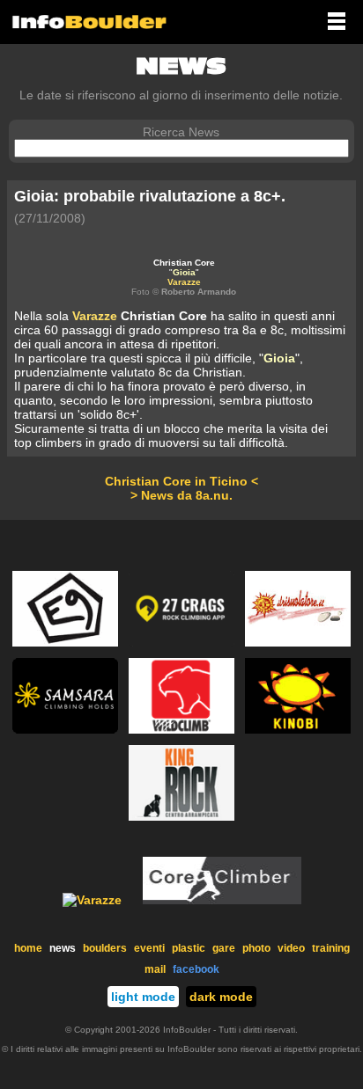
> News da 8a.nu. (181, 495)
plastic (188, 948)
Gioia (184, 272)
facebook (196, 969)
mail (155, 969)
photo (256, 948)
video (291, 948)
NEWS (181, 66)
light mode (143, 997)
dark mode (221, 997)
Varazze (184, 282)
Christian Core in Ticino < (181, 481)
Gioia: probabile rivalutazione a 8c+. (149, 196)
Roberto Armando (198, 291)
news (62, 948)
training (331, 948)
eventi (149, 948)
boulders (105, 948)
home (28, 948)
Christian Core (184, 262)
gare (223, 948)
